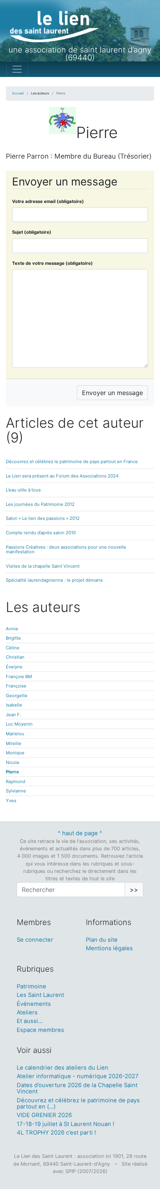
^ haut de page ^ (80, 833)
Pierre (12, 772)
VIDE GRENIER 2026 (44, 1115)
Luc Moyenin (19, 724)
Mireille (13, 743)
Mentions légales (109, 948)
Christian (15, 657)
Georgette (17, 695)
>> (134, 889)
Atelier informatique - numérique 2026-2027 (78, 1076)
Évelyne (14, 667)
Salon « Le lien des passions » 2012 (43, 518)
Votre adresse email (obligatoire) (48, 201)
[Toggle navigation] (17, 69)
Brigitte (13, 638)
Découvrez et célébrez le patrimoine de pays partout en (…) (78, 1103)
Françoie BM (19, 676)
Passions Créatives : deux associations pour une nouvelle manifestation (66, 549)
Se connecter (35, 939)
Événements (34, 1003)
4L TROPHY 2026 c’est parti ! (56, 1132)
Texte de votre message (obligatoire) (52, 263)
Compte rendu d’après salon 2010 (41, 532)
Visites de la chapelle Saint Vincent (43, 566)
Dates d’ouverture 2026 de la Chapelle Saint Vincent (77, 1088)
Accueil (18, 93)
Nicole (12, 762)
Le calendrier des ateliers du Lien (62, 1067)
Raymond (15, 781)
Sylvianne (16, 791)
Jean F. (13, 714)
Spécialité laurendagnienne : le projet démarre (54, 580)
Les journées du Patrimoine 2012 (40, 504)
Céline (12, 647)
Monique (15, 752)
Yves (11, 800)
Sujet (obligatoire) (31, 232)
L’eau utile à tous (23, 490)
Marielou (15, 733)
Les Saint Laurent (40, 994)
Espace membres (40, 1029)
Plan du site (102, 939)
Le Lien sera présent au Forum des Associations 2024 (62, 476)
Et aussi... (30, 1021)
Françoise (16, 686)
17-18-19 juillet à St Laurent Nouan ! (65, 1124)
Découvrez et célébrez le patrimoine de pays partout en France (72, 461)
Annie (12, 628)
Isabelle (14, 705)
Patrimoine (31, 986)
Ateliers (27, 1012)
